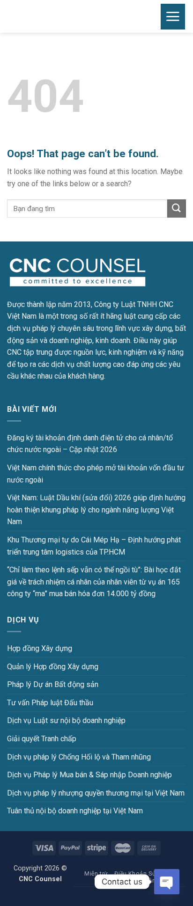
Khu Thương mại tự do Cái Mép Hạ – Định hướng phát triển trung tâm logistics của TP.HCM (94, 545)
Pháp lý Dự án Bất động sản (52, 684)
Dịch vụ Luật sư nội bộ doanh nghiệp (66, 720)
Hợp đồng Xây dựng (39, 648)
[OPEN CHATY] (166, 881)
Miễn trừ (96, 873)
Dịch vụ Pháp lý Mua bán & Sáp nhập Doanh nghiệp (89, 774)
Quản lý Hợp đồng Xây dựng (52, 666)
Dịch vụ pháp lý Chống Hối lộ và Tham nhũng (79, 757)
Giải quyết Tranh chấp (41, 738)
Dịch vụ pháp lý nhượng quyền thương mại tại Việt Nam (96, 793)
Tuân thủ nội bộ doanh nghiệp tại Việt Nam (75, 810)
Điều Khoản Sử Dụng (143, 873)
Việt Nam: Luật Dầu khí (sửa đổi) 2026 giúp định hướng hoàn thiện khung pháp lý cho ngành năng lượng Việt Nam (96, 509)
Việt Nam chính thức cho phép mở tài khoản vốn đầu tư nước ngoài (95, 473)
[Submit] (176, 208)
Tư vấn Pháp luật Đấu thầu (50, 702)
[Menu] (173, 16)
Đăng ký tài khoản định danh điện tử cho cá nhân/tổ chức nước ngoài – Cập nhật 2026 (90, 443)
